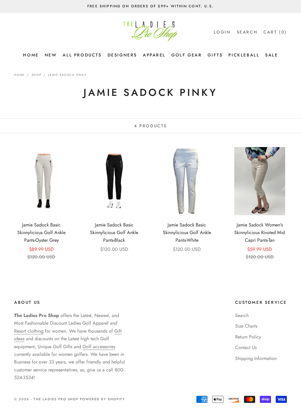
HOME (31, 55)
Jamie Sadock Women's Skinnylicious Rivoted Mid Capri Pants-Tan (259, 232)
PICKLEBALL (243, 55)
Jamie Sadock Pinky (67, 75)
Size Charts (246, 326)
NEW (51, 55)
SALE (271, 55)
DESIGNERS (122, 55)
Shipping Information (256, 358)
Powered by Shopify (102, 399)
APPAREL (154, 55)
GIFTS (215, 55)
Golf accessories (99, 346)
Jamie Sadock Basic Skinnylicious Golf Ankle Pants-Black (114, 232)
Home (19, 75)
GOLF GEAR (186, 55)
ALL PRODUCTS (82, 55)
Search (242, 315)
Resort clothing (29, 331)
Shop (36, 75)
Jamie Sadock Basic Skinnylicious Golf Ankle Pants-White (187, 232)
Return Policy (248, 336)
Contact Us (246, 347)
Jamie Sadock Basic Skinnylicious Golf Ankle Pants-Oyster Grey (41, 232)
